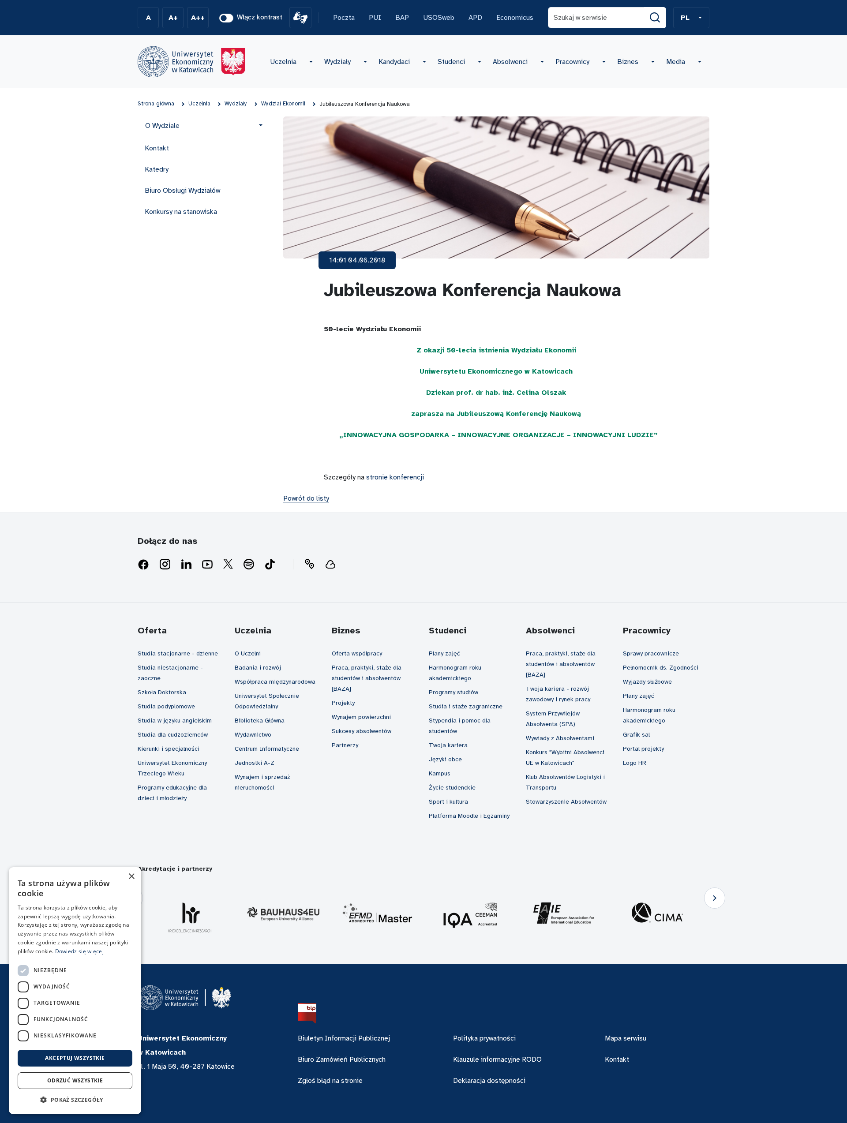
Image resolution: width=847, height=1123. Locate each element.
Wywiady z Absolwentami (560, 738)
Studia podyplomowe (166, 706)
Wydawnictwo (253, 734)
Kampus (439, 773)
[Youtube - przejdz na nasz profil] (207, 564)
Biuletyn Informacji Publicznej (344, 1038)
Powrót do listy (306, 498)
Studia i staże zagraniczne (465, 706)
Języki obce (445, 759)
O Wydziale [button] (162, 125)
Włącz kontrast (259, 17)
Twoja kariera (448, 745)
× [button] (131, 876)
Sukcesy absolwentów (361, 731)
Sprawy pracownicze (651, 653)
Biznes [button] (627, 61)
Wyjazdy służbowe (647, 681)
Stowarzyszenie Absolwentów (566, 801)
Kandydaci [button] (394, 61)
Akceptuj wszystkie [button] (75, 1058)
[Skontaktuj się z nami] (309, 564)
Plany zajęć (444, 653)
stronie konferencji (395, 477)
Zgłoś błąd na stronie (330, 1080)
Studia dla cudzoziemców (173, 734)
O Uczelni (248, 653)
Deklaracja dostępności (489, 1080)
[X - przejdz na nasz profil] (228, 564)
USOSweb (438, 17)
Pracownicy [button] (572, 61)
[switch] (226, 18)
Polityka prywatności (484, 1038)
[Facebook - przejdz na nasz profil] (143, 564)
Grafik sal (636, 734)
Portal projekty (643, 748)
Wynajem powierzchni (361, 717)
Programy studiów (453, 692)
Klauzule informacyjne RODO (497, 1059)
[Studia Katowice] (191, 62)
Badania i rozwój (258, 667)
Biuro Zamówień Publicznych (342, 1059)
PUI (375, 17)
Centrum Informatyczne (267, 748)
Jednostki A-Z (254, 763)
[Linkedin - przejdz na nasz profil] (186, 564)
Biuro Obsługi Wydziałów (182, 190)
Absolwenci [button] (510, 61)
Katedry (157, 169)
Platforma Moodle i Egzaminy (469, 816)
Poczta (344, 17)
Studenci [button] (451, 61)
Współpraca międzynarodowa (275, 681)
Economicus (514, 17)
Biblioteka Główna (260, 720)
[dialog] (75, 990)
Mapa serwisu (625, 1038)
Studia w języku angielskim (175, 720)
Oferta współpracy (357, 653)
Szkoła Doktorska (162, 692)
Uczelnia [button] (283, 61)
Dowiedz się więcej (79, 951)
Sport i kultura (448, 801)
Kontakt (157, 148)
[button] (691, 17)
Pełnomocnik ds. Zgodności (660, 667)
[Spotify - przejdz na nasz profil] (249, 564)
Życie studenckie (452, 787)
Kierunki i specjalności (168, 748)
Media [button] (675, 61)
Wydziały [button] (337, 61)
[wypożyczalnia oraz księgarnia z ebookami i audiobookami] (330, 564)
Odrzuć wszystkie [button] (75, 1080)
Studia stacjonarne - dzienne (178, 653)
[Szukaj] (655, 17)
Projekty (343, 703)
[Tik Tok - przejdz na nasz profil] (270, 564)
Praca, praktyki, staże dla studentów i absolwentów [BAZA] (366, 678)
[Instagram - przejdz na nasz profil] (165, 564)
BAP (402, 17)
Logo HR (634, 763)
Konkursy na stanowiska (181, 211)
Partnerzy (345, 745)
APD (475, 17)
